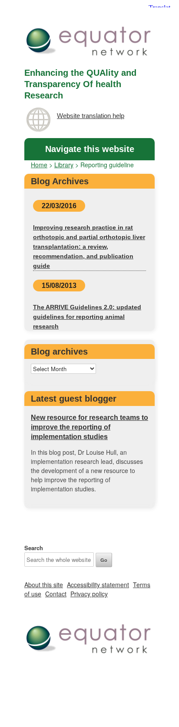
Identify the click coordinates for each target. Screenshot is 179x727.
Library (63, 164)
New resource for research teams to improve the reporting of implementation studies (89, 427)
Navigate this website (89, 149)
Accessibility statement (98, 584)
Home (39, 164)
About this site (43, 584)
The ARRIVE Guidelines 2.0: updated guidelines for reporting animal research (87, 317)
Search (33, 548)
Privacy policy (89, 593)
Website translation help (90, 115)
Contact (55, 593)
